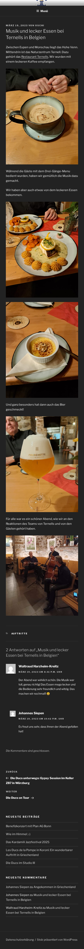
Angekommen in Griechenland (55, 887)
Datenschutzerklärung (20, 939)
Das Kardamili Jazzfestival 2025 (27, 842)
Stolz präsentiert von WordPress (57, 939)
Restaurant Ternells (34, 56)
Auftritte (19, 633)
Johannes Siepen (17, 887)
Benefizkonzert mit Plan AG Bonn (28, 826)
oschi (39, 25)
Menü (44, 11)
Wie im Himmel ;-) (18, 834)
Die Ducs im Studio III (20, 863)
